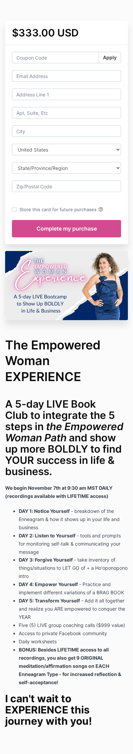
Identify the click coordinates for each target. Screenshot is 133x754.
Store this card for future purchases (61, 209)
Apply (110, 57)
